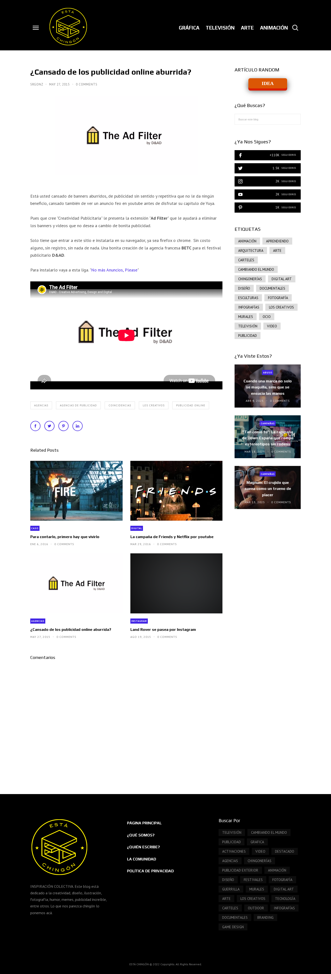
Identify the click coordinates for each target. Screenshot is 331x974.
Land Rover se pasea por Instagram (163, 629)
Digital (136, 528)
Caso (35, 528)
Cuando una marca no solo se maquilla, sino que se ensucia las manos (268, 387)
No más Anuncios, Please (114, 270)
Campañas (268, 423)
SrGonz (37, 84)
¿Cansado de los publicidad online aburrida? (70, 629)
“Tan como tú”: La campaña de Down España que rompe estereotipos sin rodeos (267, 437)
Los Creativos (154, 405)
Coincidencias (120, 405)
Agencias (41, 405)
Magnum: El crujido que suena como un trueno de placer (267, 488)
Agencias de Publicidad (78, 405)
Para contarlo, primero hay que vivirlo (64, 536)
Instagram (139, 621)
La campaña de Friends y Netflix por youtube (171, 536)
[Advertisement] (268, 596)
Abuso (267, 372)
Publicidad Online (190, 405)
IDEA (268, 83)
